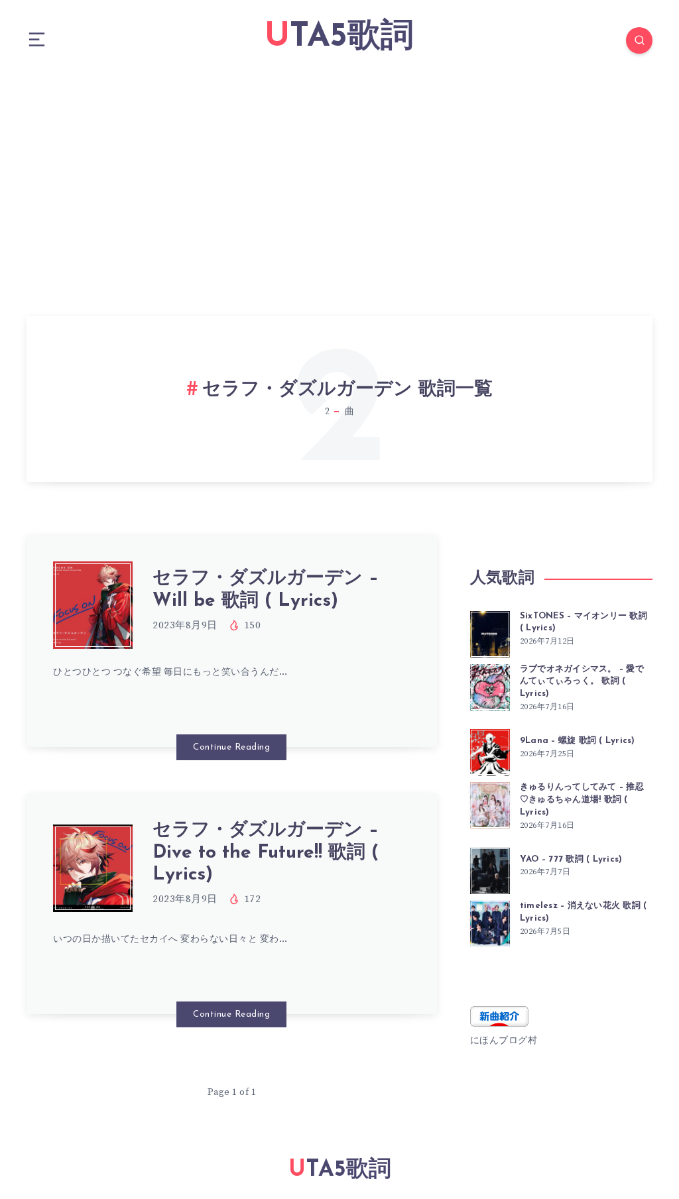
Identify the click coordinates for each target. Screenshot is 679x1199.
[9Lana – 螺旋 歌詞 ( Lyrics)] (490, 750)
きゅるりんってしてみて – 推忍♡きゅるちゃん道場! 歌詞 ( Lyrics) (582, 800)
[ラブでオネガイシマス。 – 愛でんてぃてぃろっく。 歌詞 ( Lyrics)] (490, 685)
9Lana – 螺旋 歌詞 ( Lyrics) (577, 740)
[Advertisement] (339, 180)
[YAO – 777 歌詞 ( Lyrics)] (490, 869)
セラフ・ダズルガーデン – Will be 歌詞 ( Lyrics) (266, 589)
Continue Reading (231, 747)
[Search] (639, 40)
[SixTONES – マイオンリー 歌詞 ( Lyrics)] (490, 632)
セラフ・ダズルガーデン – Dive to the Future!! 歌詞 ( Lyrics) (266, 852)
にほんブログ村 (504, 1041)
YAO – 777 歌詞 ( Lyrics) (571, 859)
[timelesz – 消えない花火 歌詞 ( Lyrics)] (490, 922)
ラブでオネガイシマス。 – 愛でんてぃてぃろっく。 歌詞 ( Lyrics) (582, 682)
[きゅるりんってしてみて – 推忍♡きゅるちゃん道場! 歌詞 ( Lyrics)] (490, 803)
